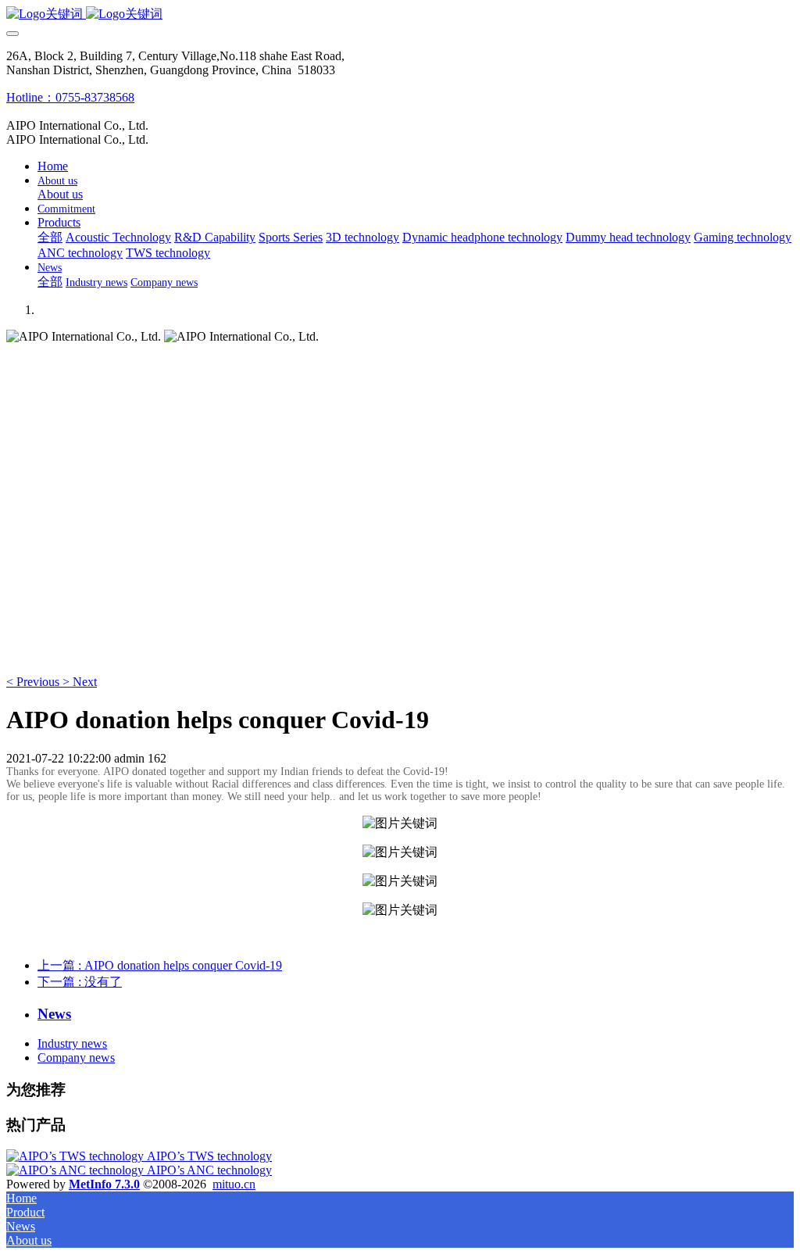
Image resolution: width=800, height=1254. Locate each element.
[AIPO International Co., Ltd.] (400, 14)
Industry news (72, 1043)
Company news (76, 1057)
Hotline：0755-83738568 (70, 97)
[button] (34, 681)
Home (53, 166)
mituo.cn (233, 1184)
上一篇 (160, 965)
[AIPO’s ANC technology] (76, 1170)
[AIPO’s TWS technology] (76, 1156)
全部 (50, 237)
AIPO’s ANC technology (209, 1170)
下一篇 (80, 981)
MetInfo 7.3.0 (104, 1184)
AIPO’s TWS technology (209, 1156)
